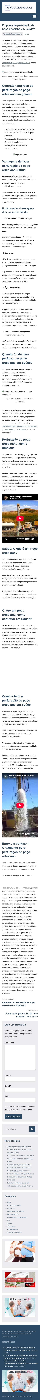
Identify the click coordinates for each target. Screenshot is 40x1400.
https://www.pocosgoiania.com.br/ (16, 63)
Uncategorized (12, 1229)
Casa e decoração (14, 1205)
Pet (8, 1220)
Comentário (10, 1043)
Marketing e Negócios (15, 1211)
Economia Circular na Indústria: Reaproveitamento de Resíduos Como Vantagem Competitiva (19, 1168)
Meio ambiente (12, 1214)
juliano (27, 34)
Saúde (9, 1223)
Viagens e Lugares (14, 1232)
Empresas (11, 1208)
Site (6, 1096)
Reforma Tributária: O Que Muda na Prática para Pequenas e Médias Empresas (20, 1177)
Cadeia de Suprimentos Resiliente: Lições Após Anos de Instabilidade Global (20, 1159)
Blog (9, 1202)
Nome (8, 1076)
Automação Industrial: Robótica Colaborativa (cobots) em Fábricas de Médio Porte (20, 1150)
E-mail (8, 1086)
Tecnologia (11, 1226)
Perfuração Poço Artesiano (12, 34)
